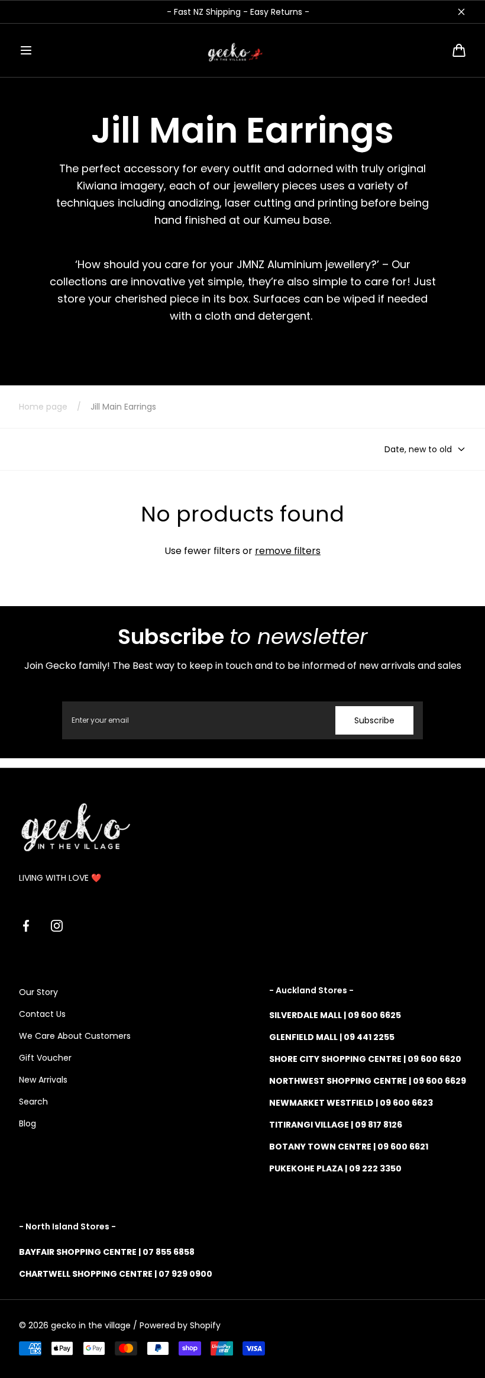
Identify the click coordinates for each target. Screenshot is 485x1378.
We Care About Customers (75, 1036)
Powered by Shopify (180, 1325)
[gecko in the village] (242, 50)
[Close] (461, 12)
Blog (27, 1123)
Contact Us (42, 1014)
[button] (26, 50)
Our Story (38, 992)
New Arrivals (43, 1080)
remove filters (288, 551)
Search (33, 1101)
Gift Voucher (45, 1058)
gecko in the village (91, 1325)
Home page (43, 407)
